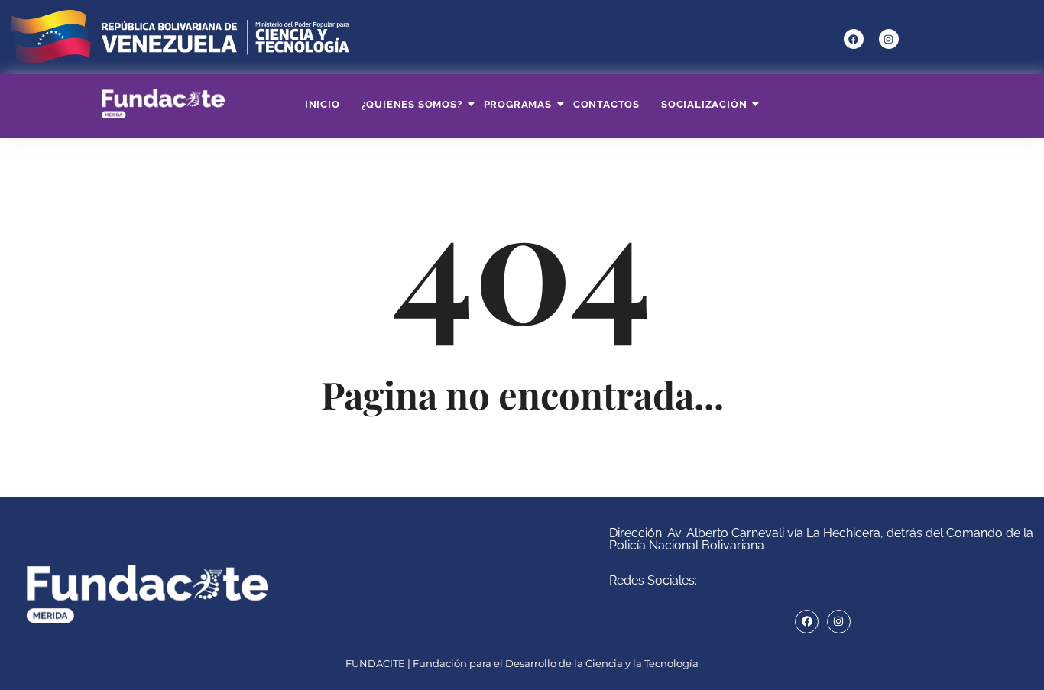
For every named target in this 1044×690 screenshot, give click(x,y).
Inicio (322, 104)
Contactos (606, 104)
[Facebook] (854, 39)
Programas (518, 104)
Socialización (704, 104)
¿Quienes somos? (412, 104)
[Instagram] (889, 39)
